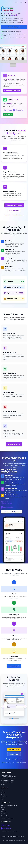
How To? (3, 807)
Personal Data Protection (18, 215)
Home (2, 790)
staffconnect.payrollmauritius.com (8, 831)
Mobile (2, 809)
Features (3, 792)
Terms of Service (5, 813)
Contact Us (3, 797)
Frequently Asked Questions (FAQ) (9, 805)
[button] (25, 706)
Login (16, 2)
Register (21, 2)
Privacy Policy (7, 215)
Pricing (2, 795)
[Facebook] (1, 784)
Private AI (3, 811)
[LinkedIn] (4, 784)
